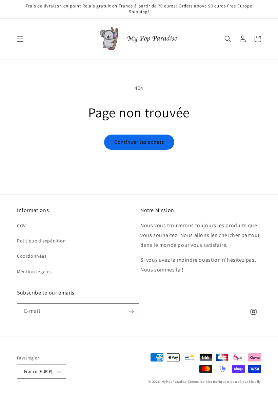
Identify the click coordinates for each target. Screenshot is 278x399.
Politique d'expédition (41, 241)
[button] (20, 38)
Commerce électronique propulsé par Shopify (224, 381)
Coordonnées (32, 256)
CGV (21, 225)
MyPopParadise (174, 381)
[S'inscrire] (131, 311)
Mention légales (34, 271)
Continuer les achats (139, 142)
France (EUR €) (38, 371)
